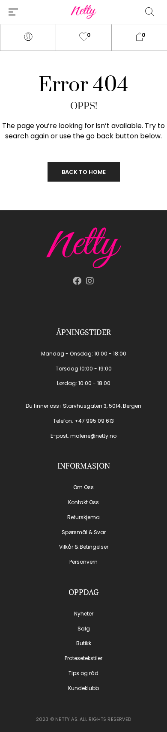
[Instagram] (90, 281)
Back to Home (84, 172)
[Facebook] (77, 281)
